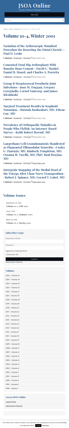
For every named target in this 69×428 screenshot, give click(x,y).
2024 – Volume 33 (13, 283)
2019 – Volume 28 (12, 304)
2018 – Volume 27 (12, 308)
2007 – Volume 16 (12, 352)
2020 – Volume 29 (13, 300)
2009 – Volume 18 (12, 344)
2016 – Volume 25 (12, 316)
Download (18, 58)
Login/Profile (11, 402)
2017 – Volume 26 (12, 312)
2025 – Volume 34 (13, 279)
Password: (10, 245)
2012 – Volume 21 (12, 332)
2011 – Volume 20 (12, 336)
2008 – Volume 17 (12, 348)
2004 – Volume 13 (12, 364)
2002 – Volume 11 (12, 372)
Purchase (27, 58)
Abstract (8, 58)
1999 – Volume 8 (12, 384)
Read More (45, 425)
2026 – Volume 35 (13, 275)
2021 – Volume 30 (12, 296)
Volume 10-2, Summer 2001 (19, 214)
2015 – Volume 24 (12, 320)
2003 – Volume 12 (12, 368)
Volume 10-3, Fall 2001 (17, 206)
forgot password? (21, 251)
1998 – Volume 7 (12, 388)
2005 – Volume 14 (12, 360)
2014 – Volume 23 (12, 324)
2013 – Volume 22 (12, 328)
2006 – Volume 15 (12, 356)
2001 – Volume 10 (12, 376)
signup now (10, 251)
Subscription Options (14, 262)
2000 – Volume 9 (12, 380)
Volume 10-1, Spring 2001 (18, 223)
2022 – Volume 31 (12, 292)
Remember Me (12, 254)
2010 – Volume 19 (12, 340)
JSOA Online (34, 5)
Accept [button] (38, 425)
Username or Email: (13, 238)
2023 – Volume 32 (12, 288)
